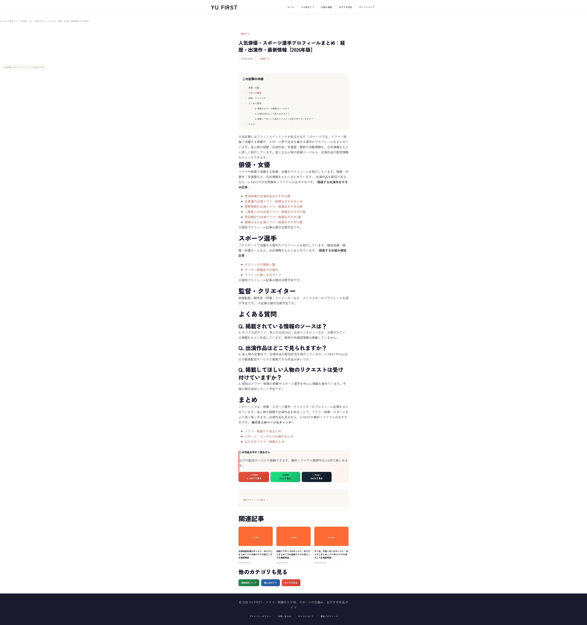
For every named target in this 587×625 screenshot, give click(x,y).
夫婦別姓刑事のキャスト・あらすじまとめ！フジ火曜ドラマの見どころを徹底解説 (255, 554)
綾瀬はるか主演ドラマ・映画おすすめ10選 (273, 222)
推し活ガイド (270, 582)
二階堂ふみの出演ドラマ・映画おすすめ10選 (275, 211)
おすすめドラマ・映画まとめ (264, 441)
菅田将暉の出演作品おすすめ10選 (267, 196)
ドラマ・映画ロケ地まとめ (263, 431)
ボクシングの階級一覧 (260, 264)
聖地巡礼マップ (248, 582)
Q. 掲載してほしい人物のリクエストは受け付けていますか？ (284, 118)
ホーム (3, 21)
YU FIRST (224, 7)
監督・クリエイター (258, 98)
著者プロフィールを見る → (255, 499)
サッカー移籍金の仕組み (261, 269)
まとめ (251, 124)
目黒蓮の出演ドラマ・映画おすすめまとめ (274, 201)
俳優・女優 (253, 87)
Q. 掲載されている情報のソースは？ (272, 108)
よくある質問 (254, 103)
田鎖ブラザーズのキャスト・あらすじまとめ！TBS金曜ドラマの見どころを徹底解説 (293, 554)
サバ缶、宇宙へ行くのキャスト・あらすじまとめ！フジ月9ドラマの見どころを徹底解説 (331, 554)
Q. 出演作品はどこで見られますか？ (272, 113)
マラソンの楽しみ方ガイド (263, 275)
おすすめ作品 (291, 582)
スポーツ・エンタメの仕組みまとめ (269, 436)
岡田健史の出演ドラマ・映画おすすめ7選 (273, 217)
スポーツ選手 (254, 92)
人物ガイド (12, 21)
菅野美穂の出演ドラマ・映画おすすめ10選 (273, 206)
